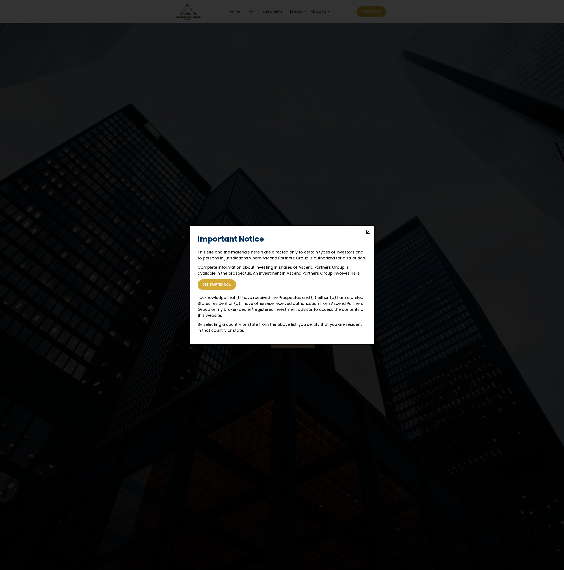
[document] (282, 285)
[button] (368, 231)
